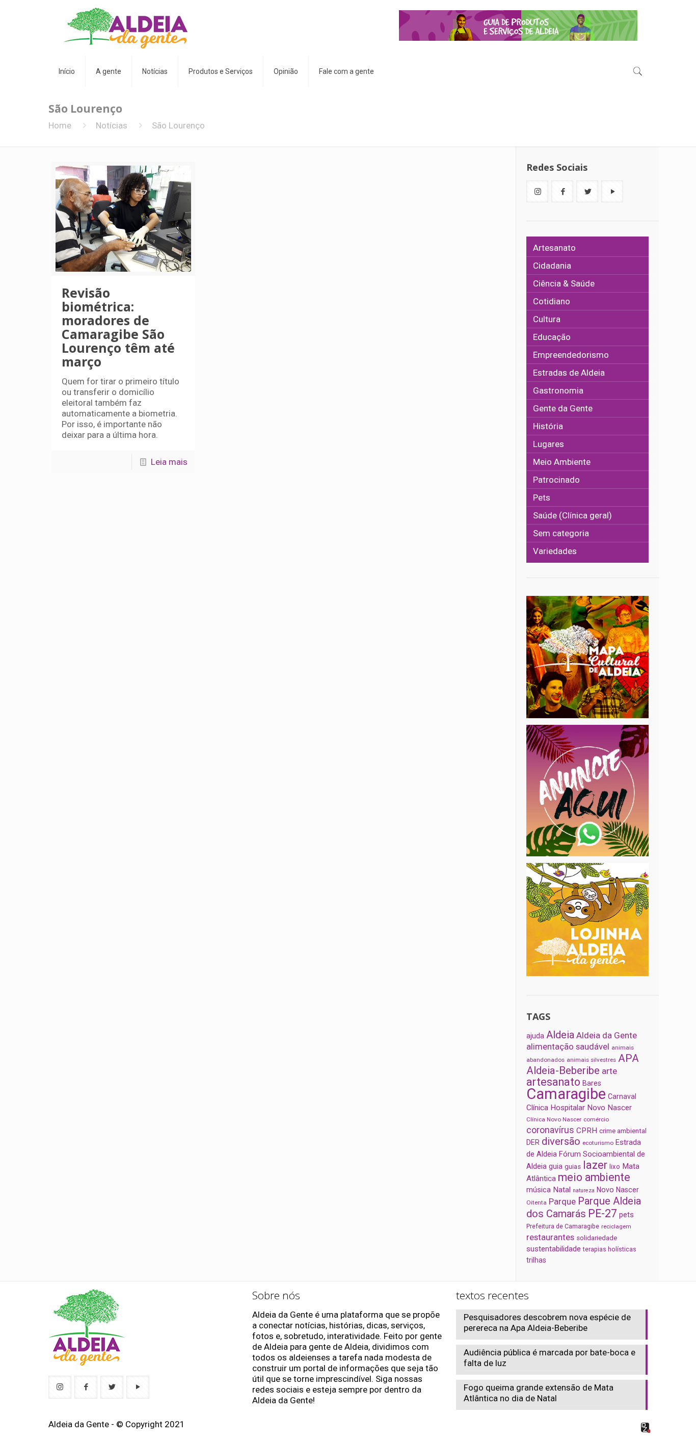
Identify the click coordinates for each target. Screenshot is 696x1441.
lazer (595, 1165)
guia (556, 1166)
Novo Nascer (618, 1190)
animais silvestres (591, 1059)
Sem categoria (561, 533)
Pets (541, 497)
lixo (614, 1166)
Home (59, 125)
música (538, 1189)
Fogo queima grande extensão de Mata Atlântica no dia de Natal (538, 1392)
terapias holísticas (609, 1249)
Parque (562, 1201)
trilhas (536, 1260)
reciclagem (616, 1226)
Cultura (546, 319)
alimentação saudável (567, 1046)
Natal (562, 1189)
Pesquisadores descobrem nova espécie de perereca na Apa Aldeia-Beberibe (547, 1322)
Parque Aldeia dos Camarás (583, 1207)
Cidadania (552, 265)
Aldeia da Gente (606, 1035)
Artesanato (554, 248)
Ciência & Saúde (564, 283)
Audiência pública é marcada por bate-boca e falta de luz (549, 1357)
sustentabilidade (553, 1248)
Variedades (555, 551)
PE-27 (602, 1213)
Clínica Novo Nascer (553, 1119)
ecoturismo (597, 1142)
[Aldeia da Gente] (126, 28)
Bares (591, 1083)
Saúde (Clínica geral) (572, 515)
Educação (552, 337)
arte (609, 1071)
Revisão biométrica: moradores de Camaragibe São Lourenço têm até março (118, 327)
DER (533, 1142)
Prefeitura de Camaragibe (562, 1226)
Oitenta (536, 1202)
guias (573, 1166)
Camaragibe (566, 1094)
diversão (561, 1141)
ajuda (535, 1036)
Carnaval (622, 1096)
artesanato (553, 1082)
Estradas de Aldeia (569, 373)
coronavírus (550, 1130)
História (548, 426)
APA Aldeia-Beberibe (582, 1064)
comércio (596, 1119)
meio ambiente (594, 1177)
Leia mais (169, 462)
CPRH (586, 1130)
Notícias (111, 125)
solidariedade (596, 1238)
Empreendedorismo (571, 355)
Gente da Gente (563, 408)
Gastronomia (558, 390)
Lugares (548, 444)
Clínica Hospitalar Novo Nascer (579, 1107)
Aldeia (560, 1035)
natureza (584, 1190)
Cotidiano (551, 301)
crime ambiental (623, 1131)
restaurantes (550, 1237)
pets (626, 1214)
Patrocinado (556, 480)
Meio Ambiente (562, 462)
